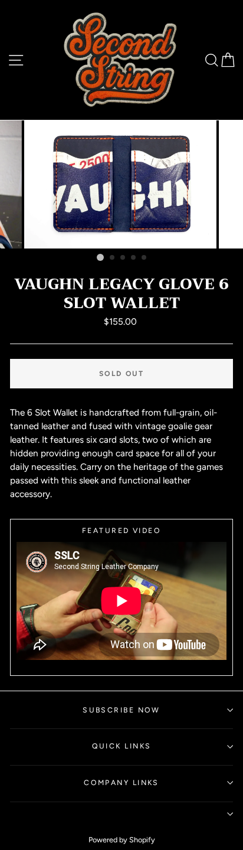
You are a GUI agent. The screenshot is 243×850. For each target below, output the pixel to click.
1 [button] (100, 257)
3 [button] (123, 258)
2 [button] (113, 258)
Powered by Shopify (121, 839)
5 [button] (144, 258)
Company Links (121, 782)
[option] (121, 184)
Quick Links (122, 745)
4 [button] (134, 258)
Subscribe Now (121, 709)
